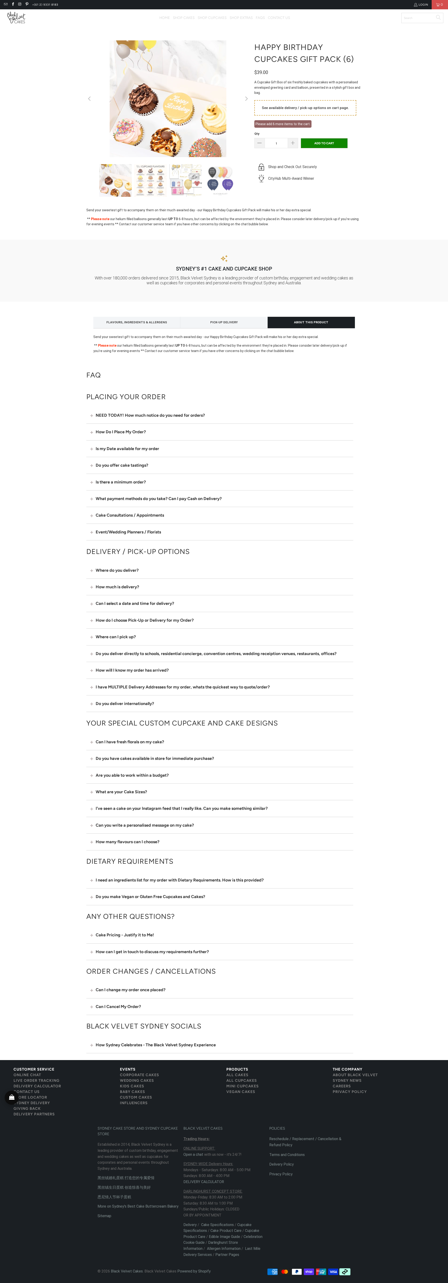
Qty (256, 133)
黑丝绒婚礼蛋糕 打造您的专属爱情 (126, 1178)
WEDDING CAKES (137, 1080)
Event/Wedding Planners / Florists (128, 532)
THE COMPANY (347, 1069)
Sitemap (104, 1216)
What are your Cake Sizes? (121, 791)
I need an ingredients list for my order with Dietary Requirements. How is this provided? (180, 880)
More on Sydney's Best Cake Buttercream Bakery (138, 1206)
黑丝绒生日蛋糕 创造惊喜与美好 (124, 1187)
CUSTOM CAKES (136, 1097)
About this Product (311, 322)
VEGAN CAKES (240, 1091)
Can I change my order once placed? (130, 989)
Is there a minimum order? (121, 482)
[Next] (246, 98)
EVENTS (128, 1069)
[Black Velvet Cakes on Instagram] (20, 4)
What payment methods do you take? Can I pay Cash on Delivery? (159, 498)
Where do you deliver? (117, 570)
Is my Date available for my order (127, 448)
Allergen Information (224, 1248)
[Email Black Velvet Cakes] (5, 4)
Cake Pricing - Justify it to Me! (125, 935)
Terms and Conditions (287, 1155)
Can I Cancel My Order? (118, 1006)
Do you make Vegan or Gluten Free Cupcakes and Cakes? (150, 896)
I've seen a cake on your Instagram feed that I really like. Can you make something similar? (182, 808)
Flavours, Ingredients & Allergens (136, 322)
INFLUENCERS (134, 1103)
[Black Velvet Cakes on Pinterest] (27, 4)
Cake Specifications (217, 1225)
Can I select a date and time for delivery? (135, 603)
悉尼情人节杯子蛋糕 (114, 1197)
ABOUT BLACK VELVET (355, 1075)
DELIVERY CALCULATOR (37, 1086)
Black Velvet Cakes (127, 1271)
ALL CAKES (237, 1075)
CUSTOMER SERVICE (34, 1069)
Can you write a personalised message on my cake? (145, 825)
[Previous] (90, 98)
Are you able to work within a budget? (132, 775)
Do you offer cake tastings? (122, 465)
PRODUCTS (237, 1069)
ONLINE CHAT (27, 1075)
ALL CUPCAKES (241, 1080)
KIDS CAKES (132, 1086)
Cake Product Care (226, 1230)
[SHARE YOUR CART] (12, 1098)
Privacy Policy (281, 1174)
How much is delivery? (117, 586)
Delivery (190, 1225)
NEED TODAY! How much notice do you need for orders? (150, 415)
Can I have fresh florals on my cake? (130, 741)
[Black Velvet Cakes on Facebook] (12, 4)
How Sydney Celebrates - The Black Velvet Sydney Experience (156, 1044)
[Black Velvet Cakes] (16, 18)
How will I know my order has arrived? (132, 670)
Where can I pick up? (116, 636)
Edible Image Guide (224, 1236)
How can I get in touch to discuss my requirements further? (152, 951)
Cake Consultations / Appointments (130, 515)
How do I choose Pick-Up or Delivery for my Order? (145, 620)
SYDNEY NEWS (347, 1080)
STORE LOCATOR (30, 1097)
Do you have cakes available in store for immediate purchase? (155, 758)
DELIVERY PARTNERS (34, 1114)
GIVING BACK (27, 1108)
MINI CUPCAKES (242, 1086)
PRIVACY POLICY (350, 1091)
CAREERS (342, 1086)
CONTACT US (27, 1091)
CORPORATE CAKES (139, 1075)
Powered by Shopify (194, 1271)
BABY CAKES (132, 1091)
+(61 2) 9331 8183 (45, 4)
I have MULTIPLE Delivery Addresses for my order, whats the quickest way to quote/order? (183, 687)
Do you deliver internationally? (125, 703)
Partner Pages (227, 1254)
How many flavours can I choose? (127, 841)
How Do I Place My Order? (121, 431)
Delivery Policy (281, 1164)
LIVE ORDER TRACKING (37, 1080)
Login (423, 4)
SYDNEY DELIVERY (32, 1103)
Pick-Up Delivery (224, 322)
